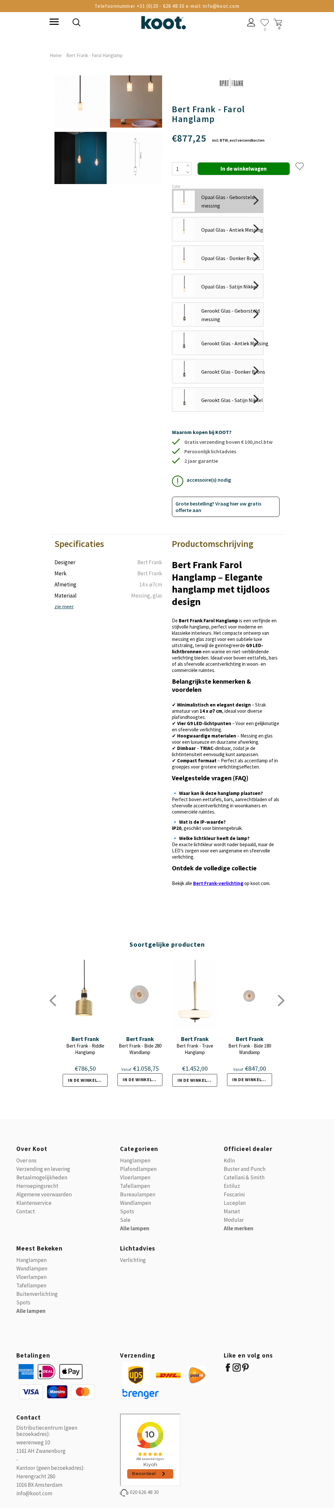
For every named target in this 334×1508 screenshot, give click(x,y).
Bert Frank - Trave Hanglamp (194, 1049)
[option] (80, 130)
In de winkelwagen (88, 1080)
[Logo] (163, 21)
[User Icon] (251, 23)
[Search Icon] (121, 23)
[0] (265, 23)
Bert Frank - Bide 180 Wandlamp (249, 1049)
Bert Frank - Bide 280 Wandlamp (140, 1049)
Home (56, 55)
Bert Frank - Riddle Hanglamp (85, 1049)
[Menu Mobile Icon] (53, 22)
